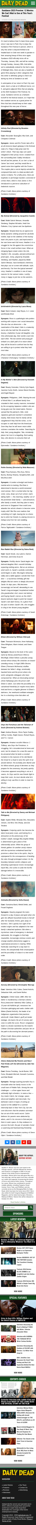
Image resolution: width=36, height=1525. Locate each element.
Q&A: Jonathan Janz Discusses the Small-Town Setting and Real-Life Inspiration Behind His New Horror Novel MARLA (25, 1362)
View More (18, 1291)
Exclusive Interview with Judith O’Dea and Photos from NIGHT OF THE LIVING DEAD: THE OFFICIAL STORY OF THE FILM (18, 1401)
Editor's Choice (18, 1379)
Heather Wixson (20, 19)
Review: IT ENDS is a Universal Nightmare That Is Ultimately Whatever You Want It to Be (18, 1242)
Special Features (18, 1297)
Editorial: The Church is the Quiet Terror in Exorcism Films (25, 1441)
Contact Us (23, 1487)
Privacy (29, 1519)
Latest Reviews (18, 1219)
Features (6, 1487)
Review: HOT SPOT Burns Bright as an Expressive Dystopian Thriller (25, 1250)
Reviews (6, 1490)
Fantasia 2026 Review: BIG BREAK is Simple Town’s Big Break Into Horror (26, 1283)
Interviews (6, 1492)
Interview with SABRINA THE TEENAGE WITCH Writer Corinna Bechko (24, 1339)
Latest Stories (8, 1485)
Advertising (24, 1490)
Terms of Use (6, 1521)
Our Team (23, 1485)
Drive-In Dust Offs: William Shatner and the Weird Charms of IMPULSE (17, 1319)
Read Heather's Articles (18, 1202)
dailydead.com (23, 1515)
